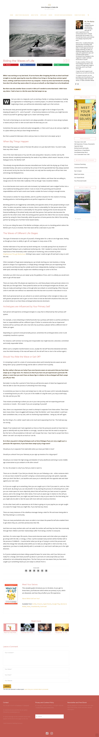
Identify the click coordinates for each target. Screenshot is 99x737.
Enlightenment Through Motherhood (14, 254)
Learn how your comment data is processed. (36, 689)
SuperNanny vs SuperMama (82, 150)
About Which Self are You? (31, 598)
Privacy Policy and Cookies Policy (45, 707)
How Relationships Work (81, 152)
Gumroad (43, 606)
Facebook (19, 705)
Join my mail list (71, 705)
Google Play (56, 604)
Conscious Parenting (80, 164)
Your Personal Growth (80, 181)
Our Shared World (79, 177)
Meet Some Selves (79, 174)
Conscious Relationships (81, 167)
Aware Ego (33, 375)
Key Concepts (78, 171)
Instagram (26, 705)
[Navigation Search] (88, 14)
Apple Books (47, 604)
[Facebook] (76, 84)
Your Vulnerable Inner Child (81, 154)
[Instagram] (78, 84)
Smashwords (35, 606)
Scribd (34, 604)
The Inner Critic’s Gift (80, 142)
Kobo (28, 606)
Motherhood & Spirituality (81, 148)
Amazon (39, 604)
